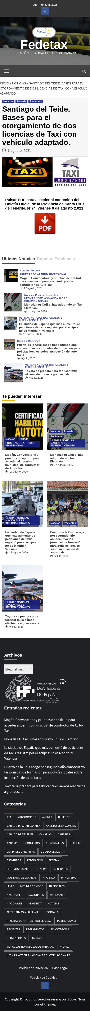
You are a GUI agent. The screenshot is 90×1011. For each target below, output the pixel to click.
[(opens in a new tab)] (13, 302)
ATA (9, 817)
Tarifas (37, 938)
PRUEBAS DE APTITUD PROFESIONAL (43, 274)
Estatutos (14, 860)
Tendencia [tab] (65, 258)
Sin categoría (60, 929)
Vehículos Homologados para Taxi (30, 946)
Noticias (8, 101)
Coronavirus (55, 843)
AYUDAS (47, 817)
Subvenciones (16, 938)
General (42, 869)
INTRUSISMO (68, 877)
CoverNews (77, 999)
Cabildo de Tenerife (20, 834)
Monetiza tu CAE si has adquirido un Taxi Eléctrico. (66, 458)
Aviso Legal (60, 968)
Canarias (45, 834)
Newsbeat (35, 903)
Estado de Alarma (53, 851)
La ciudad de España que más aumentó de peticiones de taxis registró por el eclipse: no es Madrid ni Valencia (49, 327)
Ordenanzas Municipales (23, 912)
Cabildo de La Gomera (61, 826)
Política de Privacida (33, 968)
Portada (21, 101)
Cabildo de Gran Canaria (23, 826)
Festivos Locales (19, 869)
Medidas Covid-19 (31, 886)
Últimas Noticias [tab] (18, 258)
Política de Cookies (43, 977)
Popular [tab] (45, 258)
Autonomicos (26, 817)
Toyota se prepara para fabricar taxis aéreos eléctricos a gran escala (51, 372)
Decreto (75, 843)
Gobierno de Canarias (22, 877)
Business (64, 817)
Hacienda (49, 877)
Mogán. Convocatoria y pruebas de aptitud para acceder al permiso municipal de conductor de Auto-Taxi (50, 281)
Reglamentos (35, 929)
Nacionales (57, 886)
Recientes (36, 101)
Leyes (10, 886)
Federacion (35, 860)
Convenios (32, 843)
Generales (61, 869)
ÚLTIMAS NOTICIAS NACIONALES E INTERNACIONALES (45, 299)
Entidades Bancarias (21, 851)
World (64, 946)
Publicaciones (67, 921)
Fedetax (44, 44)
